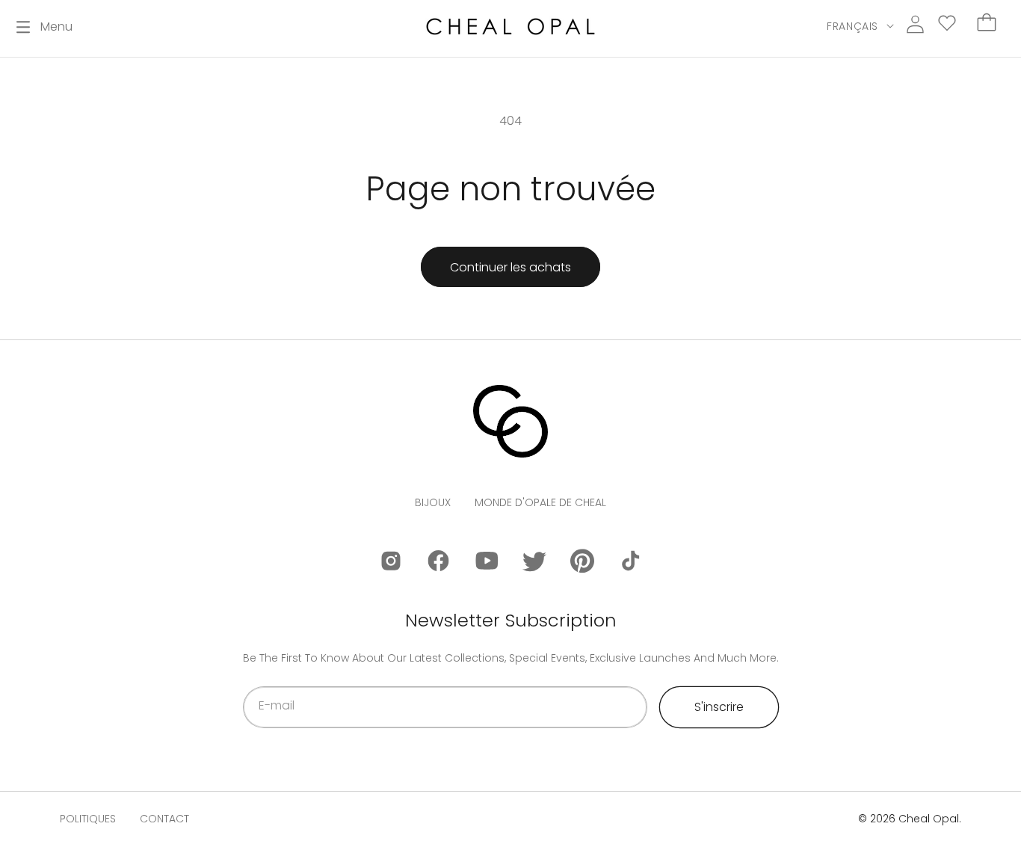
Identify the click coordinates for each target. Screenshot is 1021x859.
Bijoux (433, 502)
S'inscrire (719, 706)
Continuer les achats (510, 267)
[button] (44, 27)
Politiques (88, 818)
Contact (164, 818)
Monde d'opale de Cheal (540, 502)
